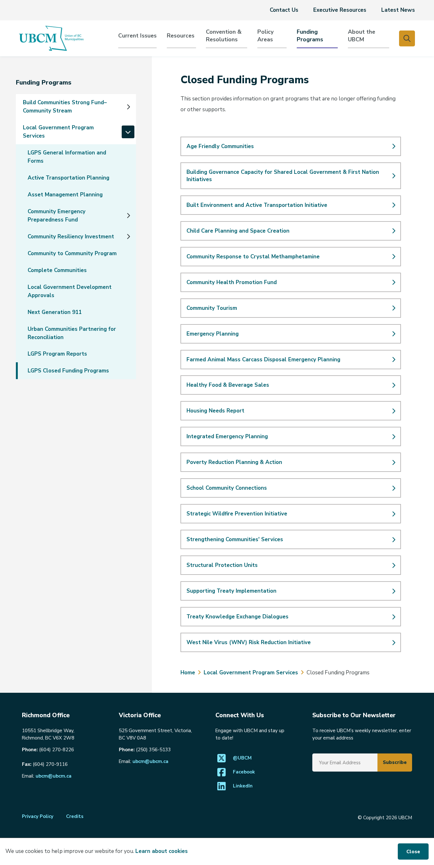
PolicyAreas (265, 35)
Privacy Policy (37, 816)
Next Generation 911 (55, 312)
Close (413, 851)
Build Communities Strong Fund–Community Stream (65, 106)
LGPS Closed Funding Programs (68, 370)
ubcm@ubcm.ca (53, 776)
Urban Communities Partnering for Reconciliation (72, 333)
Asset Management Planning (65, 194)
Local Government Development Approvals (70, 291)
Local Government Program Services (58, 132)
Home (187, 672)
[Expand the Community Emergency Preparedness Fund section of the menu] (128, 215)
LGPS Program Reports (57, 354)
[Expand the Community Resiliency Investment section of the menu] (128, 236)
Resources (180, 35)
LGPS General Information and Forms (67, 157)
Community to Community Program (72, 253)
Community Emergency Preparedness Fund (56, 215)
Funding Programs (310, 35)
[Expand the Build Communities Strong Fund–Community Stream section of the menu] (128, 106)
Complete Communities (57, 270)
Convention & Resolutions (223, 35)
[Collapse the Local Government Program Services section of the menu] (128, 132)
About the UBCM (361, 35)
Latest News (398, 10)
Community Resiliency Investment (71, 236)
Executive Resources (339, 10)
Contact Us (284, 10)
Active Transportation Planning (68, 177)
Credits (75, 816)
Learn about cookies (161, 851)
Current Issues (137, 35)
